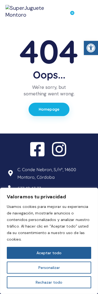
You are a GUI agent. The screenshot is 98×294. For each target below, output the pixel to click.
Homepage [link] (49, 109)
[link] (91, 48)
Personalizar (49, 267)
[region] (49, 241)
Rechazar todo (49, 282)
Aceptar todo (49, 252)
